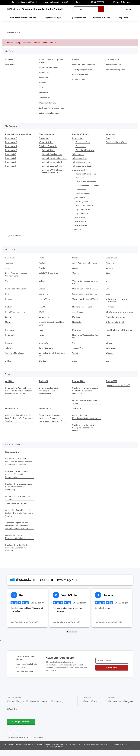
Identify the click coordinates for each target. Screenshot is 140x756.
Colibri (42, 281)
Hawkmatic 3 (11, 162)
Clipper (8, 281)
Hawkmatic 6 (11, 166)
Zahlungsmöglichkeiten (83, 69)
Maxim (8, 325)
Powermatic (10, 338)
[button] (111, 9)
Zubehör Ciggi (48, 150)
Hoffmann (110, 307)
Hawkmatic (10, 258)
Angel (7, 268)
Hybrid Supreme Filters (15, 312)
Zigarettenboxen (83, 209)
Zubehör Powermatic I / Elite (52, 159)
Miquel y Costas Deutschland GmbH (52, 326)
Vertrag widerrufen (21, 727)
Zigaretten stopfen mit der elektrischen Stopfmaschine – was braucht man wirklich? (52, 421)
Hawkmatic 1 (11, 154)
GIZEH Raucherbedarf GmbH (85, 299)
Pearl (41, 333)
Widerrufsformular (81, 74)
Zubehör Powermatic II (52, 165)
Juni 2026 (43, 384)
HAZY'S (42, 307)
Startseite (9, 59)
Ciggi (108, 273)
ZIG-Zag (42, 364)
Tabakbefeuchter (80, 158)
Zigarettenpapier (80, 221)
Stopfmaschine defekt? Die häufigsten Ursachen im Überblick (84, 431)
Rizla (108, 338)
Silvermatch (44, 345)
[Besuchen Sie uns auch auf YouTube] (16, 737)
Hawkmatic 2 (11, 158)
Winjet (75, 356)
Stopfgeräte (44, 138)
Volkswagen (111, 351)
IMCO (41, 312)
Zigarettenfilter (79, 217)
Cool (108, 281)
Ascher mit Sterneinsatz (86, 174)
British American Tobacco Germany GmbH (17, 274)
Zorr (108, 364)
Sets (108, 138)
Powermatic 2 (11, 138)
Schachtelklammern (85, 205)
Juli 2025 (76, 411)
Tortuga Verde (78, 351)
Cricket (75, 258)
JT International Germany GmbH (117, 313)
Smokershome (112, 258)
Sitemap (42, 82)
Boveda (109, 268)
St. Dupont (111, 345)
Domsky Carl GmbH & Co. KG (85, 289)
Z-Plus (8, 364)
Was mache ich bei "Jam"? (119, 388)
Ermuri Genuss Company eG (85, 294)
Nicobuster (77, 325)
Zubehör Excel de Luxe (52, 154)
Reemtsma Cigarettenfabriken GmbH (86, 339)
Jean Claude (77, 312)
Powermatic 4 (11, 146)
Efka (7, 294)
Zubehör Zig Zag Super (52, 169)
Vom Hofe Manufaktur (15, 356)
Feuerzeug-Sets (83, 142)
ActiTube (43, 263)
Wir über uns (45, 72)
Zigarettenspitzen (80, 225)
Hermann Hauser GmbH (83, 307)
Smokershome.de (114, 64)
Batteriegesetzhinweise (49, 113)
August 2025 (44, 411)
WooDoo (109, 356)
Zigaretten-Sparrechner (49, 67)
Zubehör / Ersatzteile (48, 146)
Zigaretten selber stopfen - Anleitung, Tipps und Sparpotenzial (51, 394)
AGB (41, 87)
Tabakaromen (78, 154)
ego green (43, 294)
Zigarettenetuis (79, 197)
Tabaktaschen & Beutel (82, 166)
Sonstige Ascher (83, 193)
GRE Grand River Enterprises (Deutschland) (119, 300)
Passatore (9, 333)
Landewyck (44, 320)
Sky (73, 345)
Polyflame (76, 333)
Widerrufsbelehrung (48, 103)
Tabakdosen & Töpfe (81, 162)
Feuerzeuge (77, 138)
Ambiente (110, 263)
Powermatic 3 (11, 142)
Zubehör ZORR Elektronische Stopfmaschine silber (52, 175)
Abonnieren (111, 673)
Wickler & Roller (46, 142)
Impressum (44, 92)
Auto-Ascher (81, 178)
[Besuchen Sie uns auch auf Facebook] (9, 737)
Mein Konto (10, 64)
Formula (9, 299)
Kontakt (75, 59)
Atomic (75, 268)
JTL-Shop (125, 750)
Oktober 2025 (11, 411)
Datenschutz (44, 98)
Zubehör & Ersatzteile (85, 150)
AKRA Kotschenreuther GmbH (86, 263)
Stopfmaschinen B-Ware (117, 142)
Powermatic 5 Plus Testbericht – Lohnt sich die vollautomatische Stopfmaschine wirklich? (19, 395)
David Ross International (16, 289)
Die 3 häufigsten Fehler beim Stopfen (85, 405)
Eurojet (109, 294)
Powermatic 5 (11, 150)
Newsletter (44, 77)
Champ (75, 273)
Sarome (8, 345)
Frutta (41, 258)
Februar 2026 (78, 384)
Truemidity (10, 263)
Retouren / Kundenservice (84, 64)
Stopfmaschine (12, 455)
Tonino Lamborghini (48, 351)
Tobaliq (8, 351)
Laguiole (9, 320)
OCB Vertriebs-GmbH (115, 325)
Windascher (81, 189)
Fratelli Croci (44, 299)
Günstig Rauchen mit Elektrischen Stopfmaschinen (85, 419)
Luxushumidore (113, 59)
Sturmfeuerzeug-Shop (116, 69)
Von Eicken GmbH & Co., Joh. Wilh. (52, 357)
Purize (42, 338)
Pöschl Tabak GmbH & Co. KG (119, 333)
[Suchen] (101, 9)
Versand (40, 743)
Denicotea (43, 289)
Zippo (75, 364)
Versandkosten (79, 80)
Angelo (42, 268)
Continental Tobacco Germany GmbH (86, 282)
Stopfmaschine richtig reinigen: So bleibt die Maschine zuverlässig (86, 394)
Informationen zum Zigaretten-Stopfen (53, 61)
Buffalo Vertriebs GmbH (50, 273)
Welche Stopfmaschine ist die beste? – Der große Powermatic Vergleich (19, 421)
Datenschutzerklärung (55, 670)
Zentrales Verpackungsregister (53, 108)
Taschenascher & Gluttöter (88, 185)
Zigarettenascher (80, 170)
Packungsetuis (82, 201)
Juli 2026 (9, 384)
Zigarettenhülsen (14, 235)
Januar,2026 (111, 384)
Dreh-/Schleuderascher (86, 182)
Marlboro (76, 320)
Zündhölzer (77, 229)
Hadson (8, 307)
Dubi (108, 289)
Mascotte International (116, 320)
